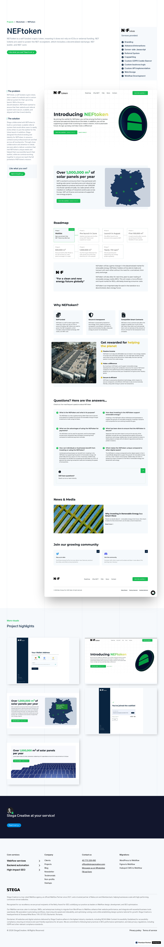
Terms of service (150, 930)
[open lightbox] (43, 660)
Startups (48, 883)
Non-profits (49, 879)
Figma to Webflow (127, 864)
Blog (46, 868)
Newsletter (49, 872)
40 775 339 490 (89, 860)
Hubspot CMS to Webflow (131, 868)
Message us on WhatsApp (93, 868)
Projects (48, 864)
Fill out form (87, 872)
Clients (47, 860)
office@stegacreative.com (93, 864)
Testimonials (49, 876)
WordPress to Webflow (129, 860)
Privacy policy (135, 930)
